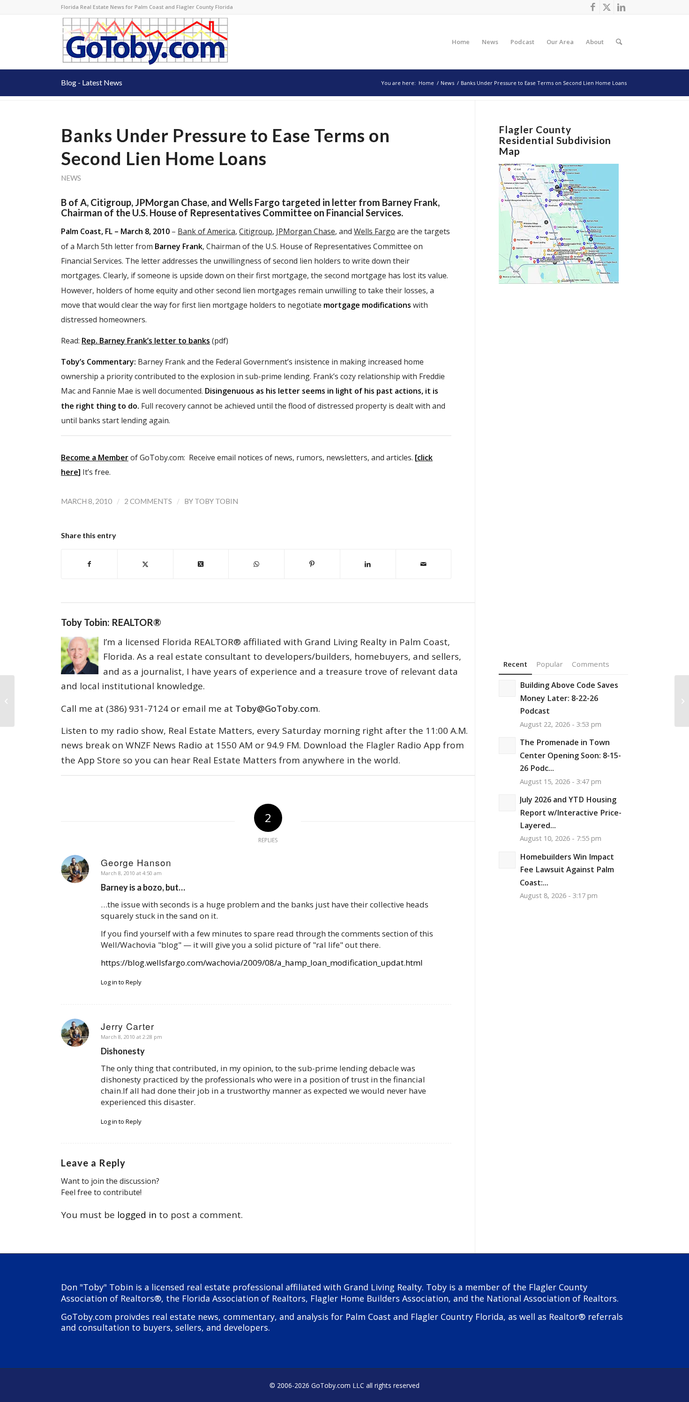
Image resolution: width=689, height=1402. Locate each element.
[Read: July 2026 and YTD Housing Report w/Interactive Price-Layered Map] (507, 802)
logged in (137, 1215)
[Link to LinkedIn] (621, 7)
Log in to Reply (121, 982)
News (71, 178)
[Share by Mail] (423, 564)
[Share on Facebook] (89, 564)
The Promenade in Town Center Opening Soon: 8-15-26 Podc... (570, 755)
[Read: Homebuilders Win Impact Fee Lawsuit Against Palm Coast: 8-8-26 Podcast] (507, 860)
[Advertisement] (563, 457)
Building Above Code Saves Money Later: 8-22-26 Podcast (569, 698)
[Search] (619, 42)
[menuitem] (461, 42)
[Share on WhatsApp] (256, 564)
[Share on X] (145, 564)
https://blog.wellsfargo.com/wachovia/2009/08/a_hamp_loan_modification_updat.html (262, 962)
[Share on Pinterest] (312, 564)
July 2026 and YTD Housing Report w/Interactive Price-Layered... (571, 812)
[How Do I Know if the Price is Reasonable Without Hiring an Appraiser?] (7, 701)
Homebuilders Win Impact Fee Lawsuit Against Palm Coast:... (567, 870)
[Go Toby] (146, 42)
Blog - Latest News (91, 82)
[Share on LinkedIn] (368, 564)
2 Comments (148, 501)
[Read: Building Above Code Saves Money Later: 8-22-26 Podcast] (507, 688)
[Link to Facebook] (592, 7)
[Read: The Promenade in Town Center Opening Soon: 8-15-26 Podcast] (507, 745)
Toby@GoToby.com (276, 708)
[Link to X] (607, 7)
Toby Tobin (216, 501)
